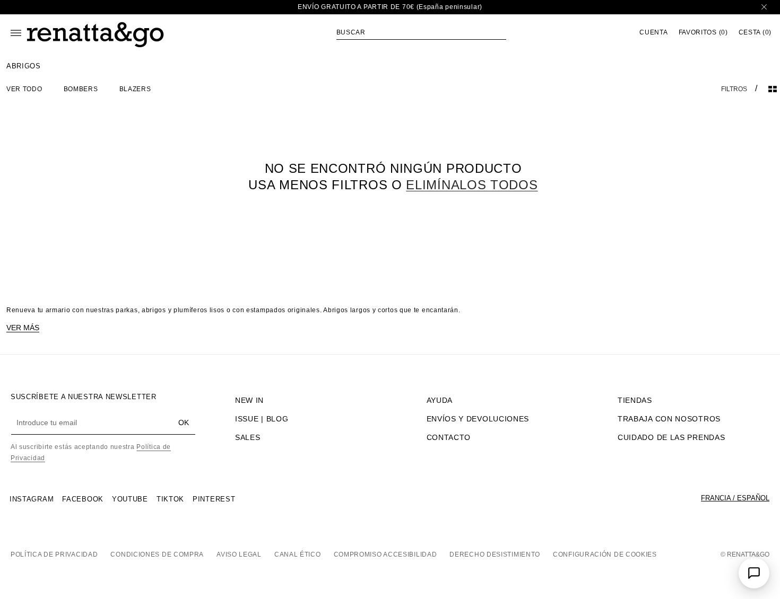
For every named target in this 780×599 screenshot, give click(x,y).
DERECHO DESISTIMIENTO (494, 554)
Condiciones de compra (157, 554)
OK (183, 422)
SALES (248, 437)
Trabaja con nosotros (669, 419)
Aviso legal (239, 554)
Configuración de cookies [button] (605, 554)
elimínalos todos (472, 185)
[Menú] (16, 33)
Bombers (81, 89)
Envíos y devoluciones (478, 419)
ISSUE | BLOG (261, 419)
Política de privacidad (54, 554)
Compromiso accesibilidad (385, 554)
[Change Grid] (772, 89)
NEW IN (249, 400)
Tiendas (635, 400)
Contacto (449, 437)
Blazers (135, 89)
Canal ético (297, 554)
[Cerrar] (764, 7)
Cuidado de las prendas (671, 437)
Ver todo (24, 89)
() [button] (703, 33)
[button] (421, 32)
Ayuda (440, 400)
